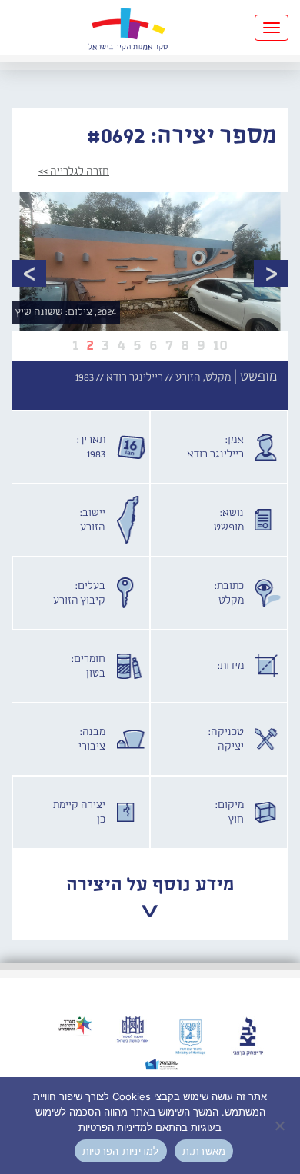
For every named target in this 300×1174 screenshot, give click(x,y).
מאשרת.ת (204, 1151)
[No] (280, 1125)
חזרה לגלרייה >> (73, 171)
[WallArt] (128, 27)
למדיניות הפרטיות (120, 1151)
